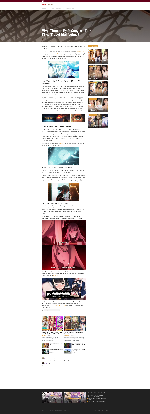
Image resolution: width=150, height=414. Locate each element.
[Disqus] (64, 371)
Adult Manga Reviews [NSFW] (75, 398)
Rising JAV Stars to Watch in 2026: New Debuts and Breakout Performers (97, 109)
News (48, 8)
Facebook (95, 410)
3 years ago (75, 345)
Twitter (99, 410)
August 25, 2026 (52, 401)
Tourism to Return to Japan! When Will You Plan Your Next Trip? (78, 351)
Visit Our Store (98, 1)
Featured (44, 8)
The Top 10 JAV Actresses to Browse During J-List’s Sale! (96, 93)
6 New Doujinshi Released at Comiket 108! (75, 400)
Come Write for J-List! (105, 1)
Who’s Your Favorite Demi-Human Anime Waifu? (97, 401)
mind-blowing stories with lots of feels (60, 53)
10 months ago (73, 335)
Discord (103, 410)
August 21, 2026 (75, 401)
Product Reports (60, 8)
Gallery (52, 8)
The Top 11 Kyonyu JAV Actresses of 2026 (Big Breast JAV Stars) (98, 77)
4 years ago (52, 352)
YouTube (106, 410)
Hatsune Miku (60, 54)
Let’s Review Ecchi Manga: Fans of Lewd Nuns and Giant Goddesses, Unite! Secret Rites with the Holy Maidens (52, 399)
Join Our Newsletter (51, 1)
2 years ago (52, 345)
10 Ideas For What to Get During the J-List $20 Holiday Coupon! (78, 344)
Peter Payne (47, 38)
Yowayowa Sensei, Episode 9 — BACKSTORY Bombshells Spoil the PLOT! (96, 396)
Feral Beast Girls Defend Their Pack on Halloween (97, 403)
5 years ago (53, 38)
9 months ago (49, 335)
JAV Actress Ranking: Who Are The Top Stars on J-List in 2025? (97, 61)
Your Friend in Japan (69, 8)
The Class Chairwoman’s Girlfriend (58, 305)
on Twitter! (55, 275)
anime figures (46, 310)
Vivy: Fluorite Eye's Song (55, 310)
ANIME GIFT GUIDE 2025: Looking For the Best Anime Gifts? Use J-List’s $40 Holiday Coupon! (52, 333)
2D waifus (79, 51)
